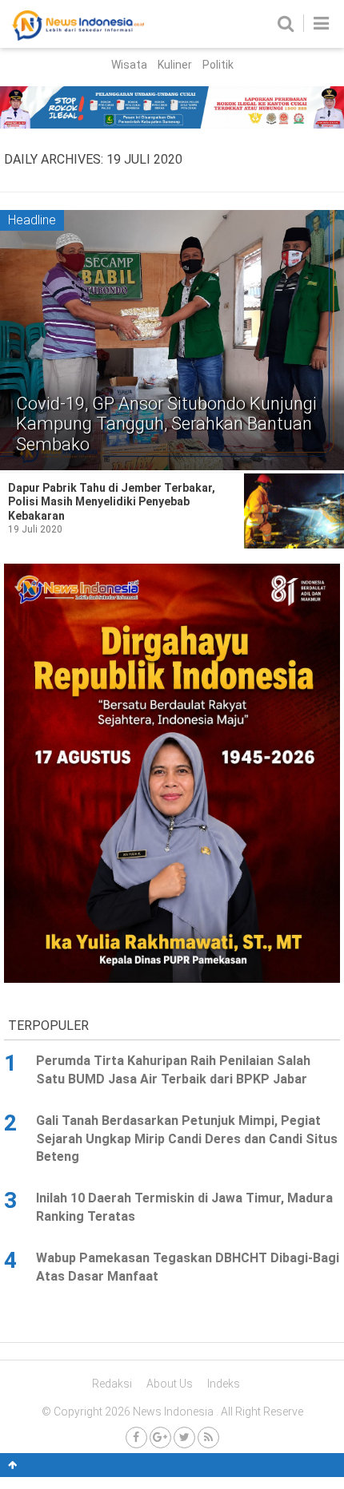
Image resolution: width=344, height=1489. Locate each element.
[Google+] (160, 1437)
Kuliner (175, 64)
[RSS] (208, 1437)
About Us (169, 1383)
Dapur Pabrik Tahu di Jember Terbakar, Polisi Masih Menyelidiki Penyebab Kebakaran (111, 501)
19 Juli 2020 (35, 529)
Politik (218, 64)
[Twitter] (184, 1437)
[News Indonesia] (78, 36)
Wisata (129, 64)
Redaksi (112, 1383)
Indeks (223, 1383)
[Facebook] (136, 1437)
